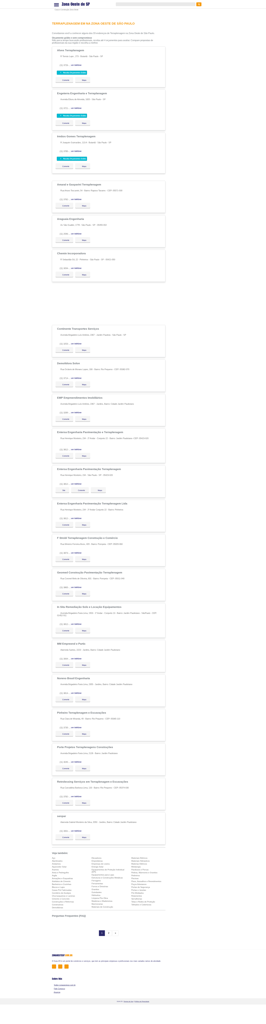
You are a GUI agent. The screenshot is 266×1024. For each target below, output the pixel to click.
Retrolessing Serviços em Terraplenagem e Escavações (93, 781)
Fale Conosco (59, 989)
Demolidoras (57, 907)
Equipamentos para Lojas (103, 875)
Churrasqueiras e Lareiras (63, 896)
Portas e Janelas (138, 890)
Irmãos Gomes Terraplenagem (76, 136)
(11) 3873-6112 (66, 553)
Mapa (83, 80)
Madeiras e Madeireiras (102, 901)
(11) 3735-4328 (66, 727)
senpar (62, 816)
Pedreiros (135, 875)
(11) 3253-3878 (66, 344)
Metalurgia (136, 867)
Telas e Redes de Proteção (143, 902)
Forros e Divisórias (100, 886)
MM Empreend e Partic (71, 643)
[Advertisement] (110, 9)
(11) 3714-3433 (66, 378)
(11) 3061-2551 (66, 831)
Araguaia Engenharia (71, 218)
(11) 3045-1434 (66, 762)
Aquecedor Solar (59, 867)
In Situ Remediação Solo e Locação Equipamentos (89, 606)
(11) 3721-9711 (66, 108)
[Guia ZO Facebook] (55, 966)
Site (63, 490)
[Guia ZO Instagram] (67, 966)
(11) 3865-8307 (66, 587)
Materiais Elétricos (139, 858)
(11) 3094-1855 (66, 268)
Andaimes (56, 864)
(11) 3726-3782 (66, 65)
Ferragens (96, 880)
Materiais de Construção (102, 907)
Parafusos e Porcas (140, 870)
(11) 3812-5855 (66, 449)
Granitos (95, 889)
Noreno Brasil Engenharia (74, 678)
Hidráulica (96, 895)
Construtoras (57, 905)
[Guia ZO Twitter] (61, 966)
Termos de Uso (128, 1001)
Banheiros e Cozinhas (61, 884)
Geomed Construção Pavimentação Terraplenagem (90, 572)
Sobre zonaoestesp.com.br (65, 985)
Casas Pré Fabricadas (61, 890)
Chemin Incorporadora (71, 253)
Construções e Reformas (63, 902)
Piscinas (135, 878)
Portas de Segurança (140, 887)
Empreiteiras (97, 861)
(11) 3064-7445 (66, 659)
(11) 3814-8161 (66, 693)
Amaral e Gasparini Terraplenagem (79, 184)
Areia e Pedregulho (60, 872)
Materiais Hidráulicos (140, 861)
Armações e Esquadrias (62, 878)
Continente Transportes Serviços (78, 328)
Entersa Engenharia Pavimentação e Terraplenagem (90, 432)
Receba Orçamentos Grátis (74, 73)
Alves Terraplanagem (71, 50)
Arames (55, 870)
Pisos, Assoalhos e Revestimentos (146, 881)
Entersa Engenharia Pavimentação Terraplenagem (89, 469)
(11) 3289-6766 (66, 412)
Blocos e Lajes (58, 887)
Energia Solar (97, 867)
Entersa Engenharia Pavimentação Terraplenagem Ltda (92, 503)
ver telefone (76, 65)
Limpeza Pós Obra (100, 898)
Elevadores (96, 858)
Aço (53, 858)
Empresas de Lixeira (101, 864)
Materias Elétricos (139, 864)
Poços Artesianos (138, 884)
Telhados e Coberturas (141, 905)
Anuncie (57, 992)
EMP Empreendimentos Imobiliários (80, 397)
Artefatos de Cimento (61, 881)
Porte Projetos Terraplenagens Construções (85, 747)
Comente (64, 80)
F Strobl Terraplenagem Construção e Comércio (87, 537)
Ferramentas (97, 883)
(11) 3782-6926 (66, 796)
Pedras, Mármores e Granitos (144, 872)
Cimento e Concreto (61, 899)
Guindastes (97, 892)
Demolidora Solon (69, 363)
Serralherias (136, 899)
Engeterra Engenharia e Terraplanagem (82, 93)
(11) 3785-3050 (66, 151)
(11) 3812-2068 (66, 624)
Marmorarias (97, 904)
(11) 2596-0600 (66, 234)
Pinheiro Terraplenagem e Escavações (82, 712)
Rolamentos (136, 896)
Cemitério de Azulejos (61, 893)
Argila (54, 875)
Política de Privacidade (142, 1001)
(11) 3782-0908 (66, 199)
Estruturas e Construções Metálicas (107, 878)
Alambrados (57, 861)
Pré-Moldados (137, 893)
